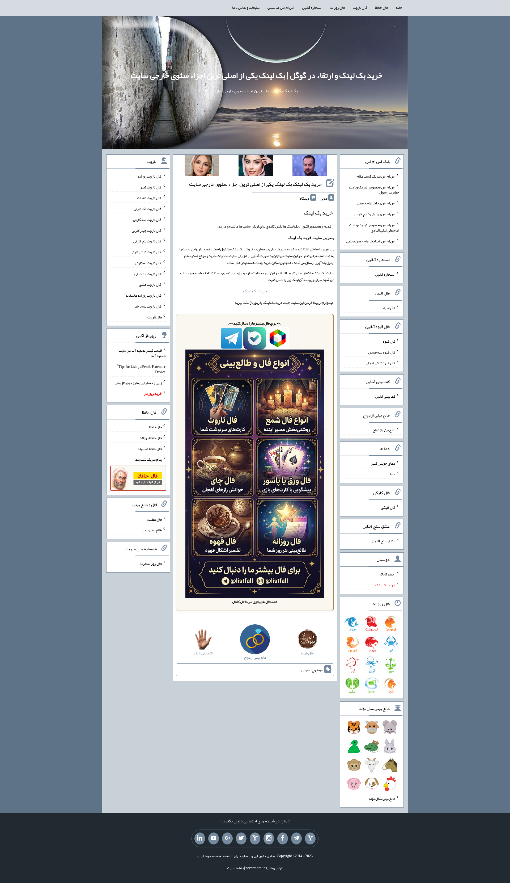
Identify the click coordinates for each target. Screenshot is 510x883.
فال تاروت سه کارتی (147, 219)
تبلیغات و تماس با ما (246, 7)
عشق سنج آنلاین (383, 540)
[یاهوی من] (310, 838)
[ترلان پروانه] (256, 166)
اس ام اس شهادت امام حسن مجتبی (370, 241)
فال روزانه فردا (151, 563)
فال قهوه (389, 341)
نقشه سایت (235, 868)
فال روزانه (337, 7)
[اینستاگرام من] (269, 838)
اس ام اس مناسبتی (280, 7)
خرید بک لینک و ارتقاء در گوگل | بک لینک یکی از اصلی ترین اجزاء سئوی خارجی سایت (256, 75)
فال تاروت (360, 7)
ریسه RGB (387, 574)
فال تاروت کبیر (151, 187)
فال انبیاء (388, 308)
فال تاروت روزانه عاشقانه (143, 295)
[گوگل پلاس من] (227, 838)
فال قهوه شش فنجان (380, 363)
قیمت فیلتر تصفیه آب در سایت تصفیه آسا (141, 353)
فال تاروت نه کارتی (148, 263)
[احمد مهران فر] (309, 166)
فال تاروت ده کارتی (148, 273)
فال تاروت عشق (150, 284)
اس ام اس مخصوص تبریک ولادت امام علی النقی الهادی (374, 227)
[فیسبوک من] (282, 838)
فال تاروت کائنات (149, 197)
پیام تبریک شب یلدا (148, 459)
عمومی (306, 670)
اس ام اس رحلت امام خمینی (376, 203)
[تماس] (255, 838)
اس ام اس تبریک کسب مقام (376, 176)
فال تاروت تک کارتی (148, 208)
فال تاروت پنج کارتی (147, 241)
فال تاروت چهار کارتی (147, 230)
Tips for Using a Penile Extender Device (141, 369)
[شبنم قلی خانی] (202, 166)
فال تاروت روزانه (150, 176)
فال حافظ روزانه (151, 438)
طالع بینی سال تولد (382, 798)
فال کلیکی (388, 507)
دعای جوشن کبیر (383, 463)
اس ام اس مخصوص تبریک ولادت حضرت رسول (374, 189)
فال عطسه (154, 519)
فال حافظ (381, 7)
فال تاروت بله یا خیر (148, 306)
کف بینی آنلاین (385, 396)
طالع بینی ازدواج (384, 430)
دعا (392, 474)
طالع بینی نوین (152, 530)
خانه (399, 7)
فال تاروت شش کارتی (146, 252)
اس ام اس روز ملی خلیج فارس (374, 214)
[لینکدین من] (199, 838)
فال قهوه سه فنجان (381, 352)
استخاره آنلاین (312, 7)
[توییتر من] (241, 838)
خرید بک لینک (255, 291)
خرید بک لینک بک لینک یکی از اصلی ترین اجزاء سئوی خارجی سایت (255, 184)
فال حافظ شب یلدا (149, 448)
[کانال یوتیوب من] (213, 838)
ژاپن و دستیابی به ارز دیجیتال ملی (138, 382)
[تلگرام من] (296, 838)
